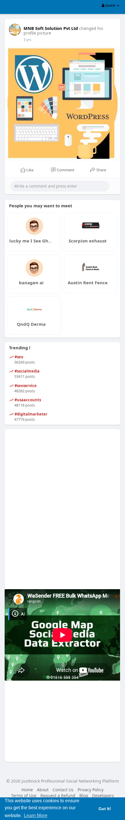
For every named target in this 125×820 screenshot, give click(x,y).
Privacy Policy (90, 789)
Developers (103, 795)
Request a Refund (57, 795)
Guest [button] (110, 5)
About (43, 789)
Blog (83, 795)
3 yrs (27, 39)
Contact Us (63, 789)
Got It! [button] (105, 808)
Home (27, 789)
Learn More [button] (35, 815)
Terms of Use (23, 795)
